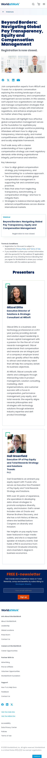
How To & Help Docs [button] (9, 687)
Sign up (23, 597)
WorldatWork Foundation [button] (10, 676)
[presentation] (3, 12)
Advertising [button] (5, 662)
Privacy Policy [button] (21, 249)
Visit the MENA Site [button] (8, 716)
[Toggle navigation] (44, 4)
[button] (10, 4)
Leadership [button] (5, 626)
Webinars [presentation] (10, 12)
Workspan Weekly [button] (23, 584)
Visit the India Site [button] (8, 712)
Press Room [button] (5, 635)
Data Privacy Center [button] (9, 727)
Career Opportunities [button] (9, 651)
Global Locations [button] (7, 630)
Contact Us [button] (5, 639)
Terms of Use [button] (35, 249)
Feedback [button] (5, 692)
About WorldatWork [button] (8, 621)
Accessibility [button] (6, 723)
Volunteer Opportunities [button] (10, 671)
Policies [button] (4, 731)
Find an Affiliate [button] (7, 667)
